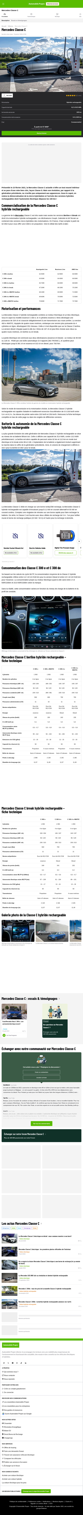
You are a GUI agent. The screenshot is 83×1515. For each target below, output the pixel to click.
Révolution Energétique (12, 1427)
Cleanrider (8, 1423)
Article (13, 1228)
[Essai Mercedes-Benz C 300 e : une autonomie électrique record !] (14, 1011)
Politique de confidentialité (18, 1501)
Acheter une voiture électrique (12, 1475)
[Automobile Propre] (36, 4)
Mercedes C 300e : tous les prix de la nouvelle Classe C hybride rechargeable (45, 1289)
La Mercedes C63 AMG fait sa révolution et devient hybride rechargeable (43, 1275)
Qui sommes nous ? (11, 1372)
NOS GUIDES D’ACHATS (10, 1471)
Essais (5, 1029)
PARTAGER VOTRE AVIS (10, 1385)
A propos (5, 1368)
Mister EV (7, 1431)
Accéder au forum (42, 1077)
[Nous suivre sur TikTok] (21, 1363)
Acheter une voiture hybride (12, 1479)
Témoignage (27, 1228)
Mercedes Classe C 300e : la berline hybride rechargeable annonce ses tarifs (45, 1302)
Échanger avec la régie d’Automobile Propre (36, 1491)
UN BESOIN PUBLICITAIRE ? (11, 1491)
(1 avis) (79, 95)
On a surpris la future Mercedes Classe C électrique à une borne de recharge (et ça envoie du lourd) (49, 1262)
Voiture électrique (25, 1239)
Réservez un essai (52, 4)
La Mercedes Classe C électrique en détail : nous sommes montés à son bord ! (45, 1236)
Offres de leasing (10, 1447)
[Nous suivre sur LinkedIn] (25, 1363)
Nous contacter (9, 1375)
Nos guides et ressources (13, 1410)
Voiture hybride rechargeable (28, 1291)
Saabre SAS (59, 1506)
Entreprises (6, 1228)
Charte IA (68, 1501)
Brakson (44, 1508)
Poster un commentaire (41, 1072)
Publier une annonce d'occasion (15, 1462)
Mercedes (19, 215)
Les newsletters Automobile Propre (16, 1402)
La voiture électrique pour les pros (14, 1483)
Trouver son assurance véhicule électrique (19, 1455)
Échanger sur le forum (12, 1466)
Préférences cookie (34, 1501)
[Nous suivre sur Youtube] (12, 1363)
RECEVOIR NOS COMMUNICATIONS (14, 1398)
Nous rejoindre (9, 1379)
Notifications (47, 1501)
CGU (50, 1503)
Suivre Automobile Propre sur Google (18, 1414)
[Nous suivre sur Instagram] (17, 1363)
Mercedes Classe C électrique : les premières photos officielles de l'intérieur (45, 1249)
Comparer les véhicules (12, 1458)
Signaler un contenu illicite (39, 1503)
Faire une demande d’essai (14, 1451)
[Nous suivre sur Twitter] (8, 1363)
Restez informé (41, 133)
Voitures (10, 26)
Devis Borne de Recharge (13, 1434)
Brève (34, 1228)
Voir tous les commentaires (41, 1123)
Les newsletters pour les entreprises (17, 1406)
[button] (41, 1105)
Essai (19, 1228)
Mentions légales (58, 1501)
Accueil (4, 26)
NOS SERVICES (7, 1444)
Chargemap (8, 1438)
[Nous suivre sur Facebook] (4, 1363)
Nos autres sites (9, 1419)
